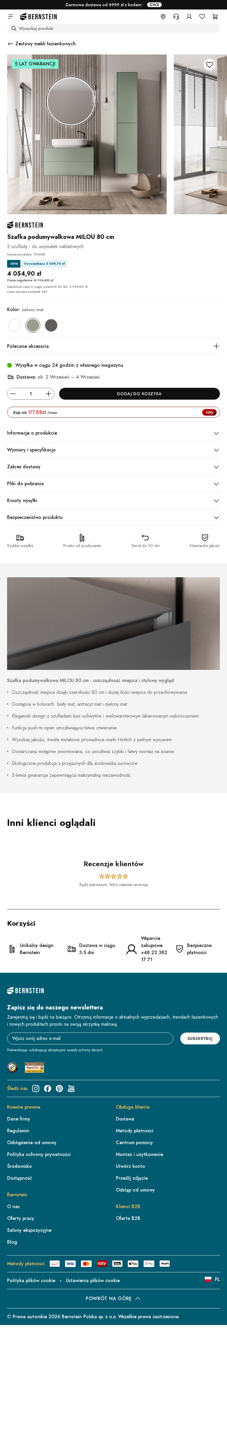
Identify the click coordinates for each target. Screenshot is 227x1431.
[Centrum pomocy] (176, 16)
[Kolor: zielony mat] (33, 325)
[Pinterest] (59, 1088)
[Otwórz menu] (10, 16)
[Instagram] (35, 1088)
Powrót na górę (109, 1298)
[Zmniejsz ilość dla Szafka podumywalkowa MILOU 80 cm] (13, 394)
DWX (154, 4)
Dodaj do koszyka (139, 394)
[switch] (207, 1408)
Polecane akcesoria (28, 346)
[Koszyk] (215, 16)
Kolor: (25, 309)
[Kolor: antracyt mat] (51, 325)
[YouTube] (71, 1088)
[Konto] (189, 16)
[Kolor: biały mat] (14, 325)
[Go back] (10, 43)
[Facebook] (47, 1088)
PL (217, 1279)
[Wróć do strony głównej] (38, 16)
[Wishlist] (202, 16)
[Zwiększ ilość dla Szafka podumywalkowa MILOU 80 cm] (48, 394)
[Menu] (217, 1367)
